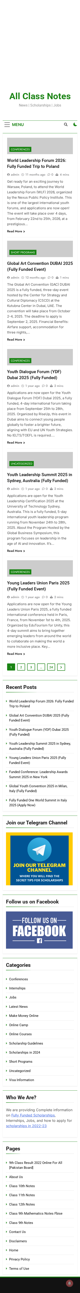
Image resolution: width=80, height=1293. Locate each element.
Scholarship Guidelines (26, 1043)
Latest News (18, 1007)
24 (51, 667)
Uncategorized (21, 464)
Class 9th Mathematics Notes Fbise (35, 1213)
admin (15, 174)
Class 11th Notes (22, 1195)
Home (13, 1250)
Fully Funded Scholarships (33, 1115)
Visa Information (21, 1080)
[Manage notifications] (69, 1283)
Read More (14, 231)
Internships (17, 988)
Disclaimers (18, 1241)
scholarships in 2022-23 (26, 1126)
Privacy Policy (19, 1259)
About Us (16, 1177)
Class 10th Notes (22, 1186)
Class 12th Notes (22, 1204)
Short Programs (23, 252)
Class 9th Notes (21, 1223)
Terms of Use (19, 1269)
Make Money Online (23, 1016)
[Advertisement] (40, 40)
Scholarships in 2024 (24, 1053)
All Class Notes (40, 96)
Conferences (20, 149)
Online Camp (18, 1025)
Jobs (12, 997)
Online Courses (20, 1034)
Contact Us (17, 1232)
